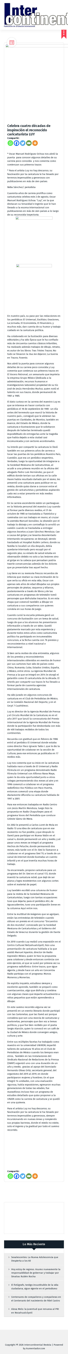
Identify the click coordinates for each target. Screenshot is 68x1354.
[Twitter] (22, 143)
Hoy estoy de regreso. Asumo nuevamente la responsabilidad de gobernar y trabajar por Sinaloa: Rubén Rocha (35, 1273)
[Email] (29, 143)
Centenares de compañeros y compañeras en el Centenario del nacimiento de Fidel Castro (36, 1299)
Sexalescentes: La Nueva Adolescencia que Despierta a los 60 (34, 1259)
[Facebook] (16, 143)
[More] (35, 143)
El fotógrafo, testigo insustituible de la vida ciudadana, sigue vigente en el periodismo (34, 1286)
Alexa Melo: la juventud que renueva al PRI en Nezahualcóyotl (35, 1311)
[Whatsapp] (10, 143)
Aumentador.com (35, 1348)
